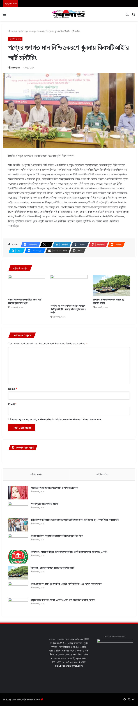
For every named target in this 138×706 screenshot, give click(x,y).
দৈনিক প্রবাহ (15, 67)
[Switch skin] (127, 16)
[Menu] (4, 16)
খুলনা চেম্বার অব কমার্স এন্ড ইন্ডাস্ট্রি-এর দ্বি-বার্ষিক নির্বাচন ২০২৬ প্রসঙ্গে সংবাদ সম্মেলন (66, 583)
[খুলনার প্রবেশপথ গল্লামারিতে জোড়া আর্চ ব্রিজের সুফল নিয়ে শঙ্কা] (26, 285)
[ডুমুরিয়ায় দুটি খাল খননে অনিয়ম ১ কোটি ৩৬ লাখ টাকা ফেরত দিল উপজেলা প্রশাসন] (18, 605)
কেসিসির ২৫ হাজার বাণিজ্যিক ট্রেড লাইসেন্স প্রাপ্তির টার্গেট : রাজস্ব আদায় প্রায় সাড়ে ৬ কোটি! (68, 309)
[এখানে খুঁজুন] (133, 16)
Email (12, 404)
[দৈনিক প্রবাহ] (69, 14)
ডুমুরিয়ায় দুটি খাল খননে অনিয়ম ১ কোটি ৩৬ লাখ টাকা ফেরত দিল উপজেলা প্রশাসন (63, 599)
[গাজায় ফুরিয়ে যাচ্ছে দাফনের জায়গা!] (18, 508)
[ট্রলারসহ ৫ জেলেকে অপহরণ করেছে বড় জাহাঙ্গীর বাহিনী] (111, 285)
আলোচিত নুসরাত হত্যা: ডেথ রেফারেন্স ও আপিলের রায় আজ (54, 487)
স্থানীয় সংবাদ (23, 31)
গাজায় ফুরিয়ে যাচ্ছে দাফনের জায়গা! (44, 503)
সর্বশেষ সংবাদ (36, 474)
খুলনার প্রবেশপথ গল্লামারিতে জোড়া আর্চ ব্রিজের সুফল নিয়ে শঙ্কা (57, 535)
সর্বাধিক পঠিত (102, 474)
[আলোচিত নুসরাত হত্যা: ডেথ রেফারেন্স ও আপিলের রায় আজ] (18, 492)
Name (12, 388)
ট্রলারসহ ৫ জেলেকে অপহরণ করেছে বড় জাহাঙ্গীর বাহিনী (52, 567)
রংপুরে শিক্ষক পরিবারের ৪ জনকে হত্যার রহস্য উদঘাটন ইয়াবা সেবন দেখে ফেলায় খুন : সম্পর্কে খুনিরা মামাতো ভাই (75, 519)
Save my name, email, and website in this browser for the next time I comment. (56, 419)
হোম (12, 31)
